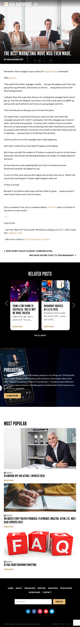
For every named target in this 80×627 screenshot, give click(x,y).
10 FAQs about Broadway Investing (20, 565)
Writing (42, 588)
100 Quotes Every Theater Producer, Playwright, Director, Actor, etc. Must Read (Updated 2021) (40, 520)
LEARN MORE (12, 396)
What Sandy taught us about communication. (29, 251)
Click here (52, 207)
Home (10, 588)
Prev (6, 304)
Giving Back (34, 592)
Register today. (16, 233)
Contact (47, 592)
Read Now (17, 327)
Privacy (62, 624)
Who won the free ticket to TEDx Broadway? (51, 255)
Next (73, 304)
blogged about (50, 71)
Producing (29, 588)
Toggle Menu (35, 4)
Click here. (45, 239)
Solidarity (55, 624)
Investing (53, 588)
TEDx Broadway (31, 239)
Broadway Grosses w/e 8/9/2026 (22, 307)
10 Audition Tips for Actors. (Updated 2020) (24, 476)
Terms (68, 624)
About (19, 588)
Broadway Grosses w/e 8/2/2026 (53, 307)
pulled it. (13, 78)
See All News (40, 335)
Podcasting (66, 588)
